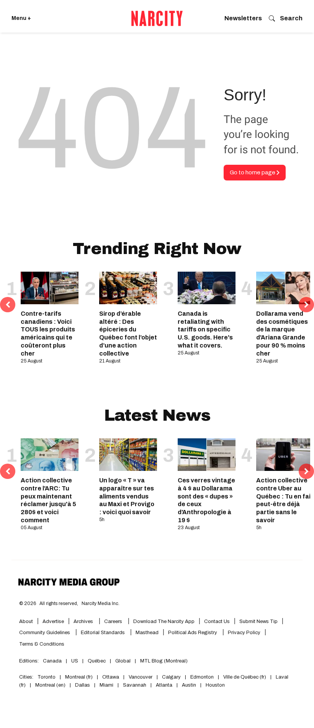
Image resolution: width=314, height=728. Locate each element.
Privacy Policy (244, 632)
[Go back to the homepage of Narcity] (157, 18)
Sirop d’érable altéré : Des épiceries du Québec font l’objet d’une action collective (128, 333)
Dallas (82, 685)
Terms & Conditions (41, 644)
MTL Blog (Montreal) (164, 661)
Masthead (147, 632)
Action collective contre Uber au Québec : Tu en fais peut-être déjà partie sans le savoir (285, 500)
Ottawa (110, 677)
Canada (52, 661)
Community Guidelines (45, 632)
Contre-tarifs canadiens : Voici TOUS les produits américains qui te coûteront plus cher (48, 333)
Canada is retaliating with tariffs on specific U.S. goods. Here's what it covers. (205, 329)
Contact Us (217, 621)
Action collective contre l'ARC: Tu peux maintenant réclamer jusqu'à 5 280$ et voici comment (48, 500)
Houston (215, 685)
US (74, 661)
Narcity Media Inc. (100, 603)
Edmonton (202, 677)
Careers (113, 621)
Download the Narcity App (164, 621)
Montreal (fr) (79, 677)
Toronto (47, 677)
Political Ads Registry (193, 632)
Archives (83, 621)
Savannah (134, 685)
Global (123, 661)
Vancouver (140, 677)
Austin (189, 685)
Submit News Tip (258, 621)
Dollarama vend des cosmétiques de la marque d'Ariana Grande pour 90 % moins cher (282, 333)
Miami (106, 685)
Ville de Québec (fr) (244, 677)
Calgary (171, 677)
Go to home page (253, 172)
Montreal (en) (50, 685)
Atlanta (164, 685)
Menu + (21, 18)
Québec (97, 661)
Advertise (53, 621)
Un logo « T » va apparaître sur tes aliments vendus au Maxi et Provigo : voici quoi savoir (126, 496)
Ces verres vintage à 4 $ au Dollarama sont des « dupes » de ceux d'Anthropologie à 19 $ (206, 500)
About (26, 621)
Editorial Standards (103, 632)
